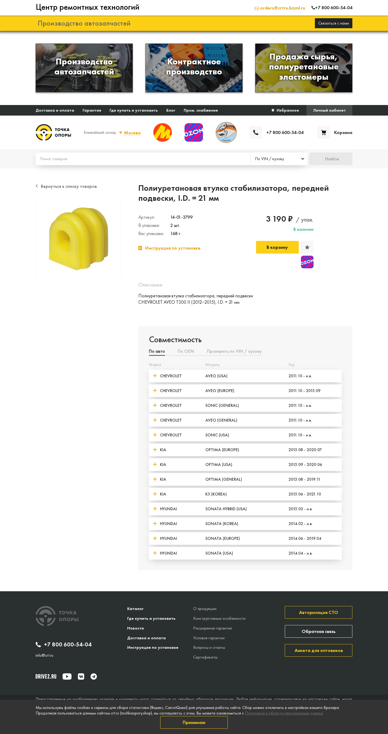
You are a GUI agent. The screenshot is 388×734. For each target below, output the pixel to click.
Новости (135, 628)
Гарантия (92, 110)
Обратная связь (318, 631)
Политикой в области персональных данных (284, 713)
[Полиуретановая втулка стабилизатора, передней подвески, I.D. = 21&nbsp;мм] (78, 240)
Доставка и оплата (55, 110)
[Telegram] (94, 676)
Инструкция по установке (152, 647)
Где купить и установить (134, 110)
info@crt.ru (44, 655)
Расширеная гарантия (212, 628)
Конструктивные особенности (219, 618)
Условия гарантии (209, 638)
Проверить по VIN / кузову (234, 351)
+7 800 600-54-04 (68, 644)
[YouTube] (67, 676)
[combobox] (278, 158)
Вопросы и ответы (209, 647)
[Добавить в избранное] (307, 247)
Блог (170, 110)
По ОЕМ (186, 351)
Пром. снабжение (201, 110)
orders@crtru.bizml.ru (282, 8)
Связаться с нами (333, 23)
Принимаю (194, 722)
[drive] (46, 676)
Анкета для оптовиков (319, 650)
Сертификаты (205, 657)
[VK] (81, 676)
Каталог (135, 608)
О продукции (204, 608)
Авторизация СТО (318, 612)
